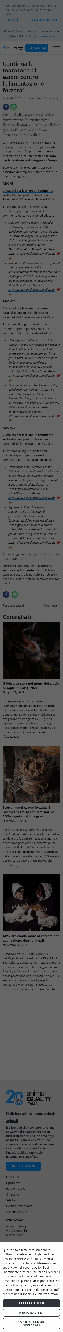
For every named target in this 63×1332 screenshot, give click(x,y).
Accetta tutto (31, 1303)
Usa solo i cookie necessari (32, 1323)
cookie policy (33, 1267)
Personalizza (31, 1312)
